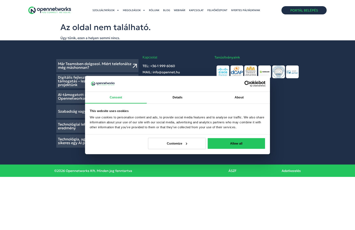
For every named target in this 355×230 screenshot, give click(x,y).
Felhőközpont (217, 10)
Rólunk (154, 10)
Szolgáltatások (103, 10)
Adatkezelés (291, 171)
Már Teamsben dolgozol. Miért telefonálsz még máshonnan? (94, 65)
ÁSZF (232, 171)
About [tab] (239, 97)
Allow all (236, 143)
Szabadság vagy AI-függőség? (84, 111)
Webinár (179, 10)
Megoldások (132, 10)
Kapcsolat (196, 10)
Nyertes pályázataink (245, 10)
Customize (174, 143)
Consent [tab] (116, 97)
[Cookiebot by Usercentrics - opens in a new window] (247, 84)
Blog (166, 10)
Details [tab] (178, 97)
